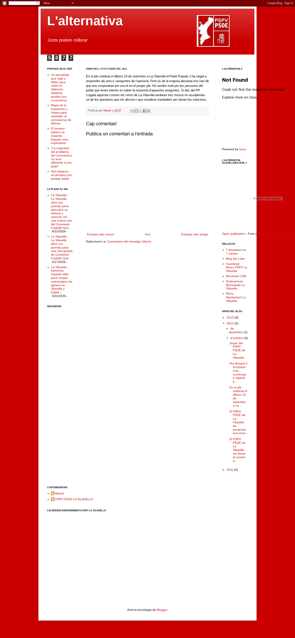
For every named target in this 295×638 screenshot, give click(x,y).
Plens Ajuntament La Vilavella (236, 297)
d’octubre (237, 338)
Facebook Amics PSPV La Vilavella (236, 267)
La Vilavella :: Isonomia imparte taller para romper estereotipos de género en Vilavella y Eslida (61, 279)
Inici (147, 234)
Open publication (233, 233)
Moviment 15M (236, 276)
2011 (230, 469)
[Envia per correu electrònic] (132, 111)
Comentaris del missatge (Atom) (129, 241)
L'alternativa (85, 21)
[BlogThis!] (136, 111)
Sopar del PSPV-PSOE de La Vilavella (237, 350)
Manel (107, 110)
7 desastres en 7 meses (236, 251)
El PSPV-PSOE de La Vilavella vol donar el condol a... (238, 450)
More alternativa (283, 233)
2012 (231, 323)
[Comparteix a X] (140, 111)
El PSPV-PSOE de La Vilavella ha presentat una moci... (239, 422)
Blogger (162, 609)
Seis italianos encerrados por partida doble (61, 175)
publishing (262, 233)
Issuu (242, 149)
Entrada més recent (100, 234)
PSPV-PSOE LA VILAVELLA (74, 499)
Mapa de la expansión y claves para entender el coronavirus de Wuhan (61, 114)
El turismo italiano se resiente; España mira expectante (59, 136)
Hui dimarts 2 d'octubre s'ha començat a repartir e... (239, 372)
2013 (231, 317)
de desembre (236, 330)
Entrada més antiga (194, 234)
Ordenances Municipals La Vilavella (235, 285)
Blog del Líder (235, 258)
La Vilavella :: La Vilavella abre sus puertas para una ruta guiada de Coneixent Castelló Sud (62, 247)
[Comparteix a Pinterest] (148, 111)
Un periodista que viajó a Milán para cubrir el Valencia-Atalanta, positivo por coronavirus (60, 87)
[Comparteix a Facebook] (144, 111)
